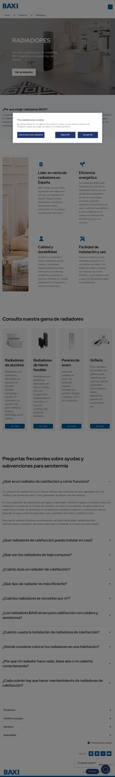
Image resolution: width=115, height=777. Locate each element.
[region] (57, 128)
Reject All (65, 135)
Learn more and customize (31, 135)
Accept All (88, 135)
